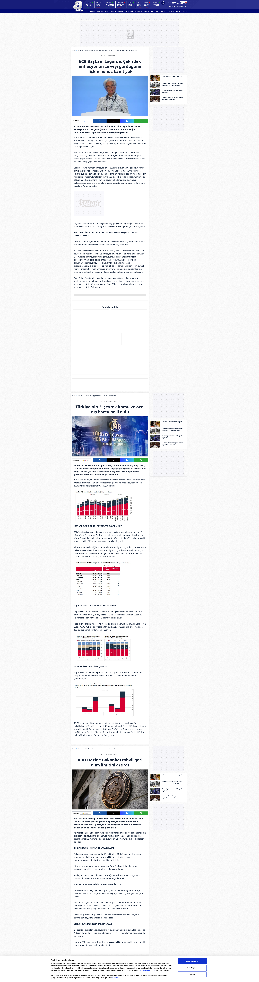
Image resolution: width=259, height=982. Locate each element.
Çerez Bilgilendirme (148, 970)
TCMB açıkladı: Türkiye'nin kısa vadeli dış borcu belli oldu (172, 84)
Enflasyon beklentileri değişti (172, 76)
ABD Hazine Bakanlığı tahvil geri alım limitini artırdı (100, 749)
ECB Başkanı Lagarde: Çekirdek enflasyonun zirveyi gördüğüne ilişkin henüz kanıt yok (111, 50)
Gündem (80, 50)
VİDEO (178, 11)
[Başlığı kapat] (209, 959)
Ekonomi (80, 396)
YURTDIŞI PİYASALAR (167, 11)
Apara (73, 50)
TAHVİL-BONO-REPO (151, 11)
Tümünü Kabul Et (192, 961)
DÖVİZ (107, 11)
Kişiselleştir (191, 968)
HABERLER (100, 11)
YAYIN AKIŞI (171, 6)
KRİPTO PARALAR (136, 11)
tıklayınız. (116, 978)
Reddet (192, 974)
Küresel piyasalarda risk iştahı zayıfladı (172, 91)
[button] (100, 121)
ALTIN (113, 11)
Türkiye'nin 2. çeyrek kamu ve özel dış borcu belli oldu (101, 396)
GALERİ (184, 11)
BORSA (126, 11)
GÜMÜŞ (120, 11)
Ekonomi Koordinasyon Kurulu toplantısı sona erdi (172, 98)
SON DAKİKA (90, 11)
